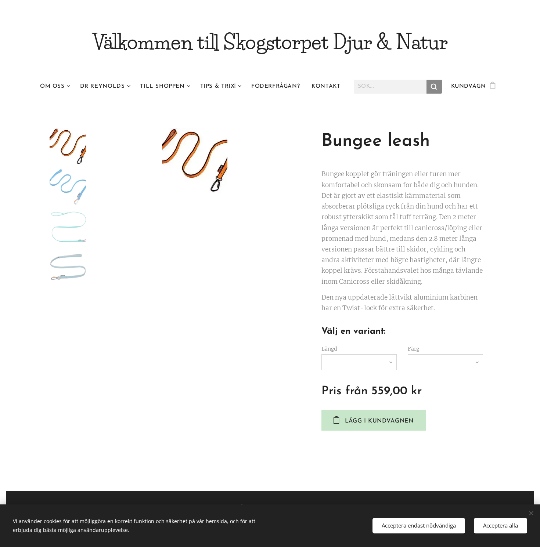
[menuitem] (57, 86)
